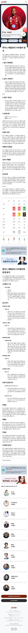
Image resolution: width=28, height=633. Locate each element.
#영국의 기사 (4, 40)
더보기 (24, 40)
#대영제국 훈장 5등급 (13, 40)
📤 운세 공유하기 (14, 600)
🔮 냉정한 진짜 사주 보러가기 (14, 596)
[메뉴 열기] (26, 2)
